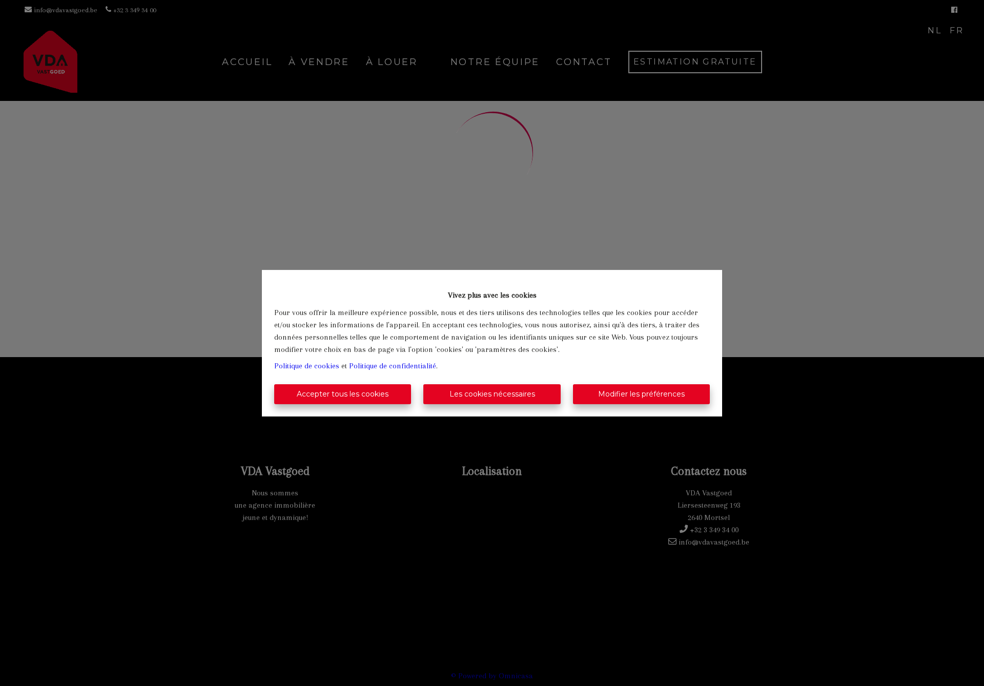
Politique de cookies (306, 365)
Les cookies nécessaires (492, 394)
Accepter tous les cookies (342, 394)
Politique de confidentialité (392, 365)
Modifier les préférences (641, 394)
